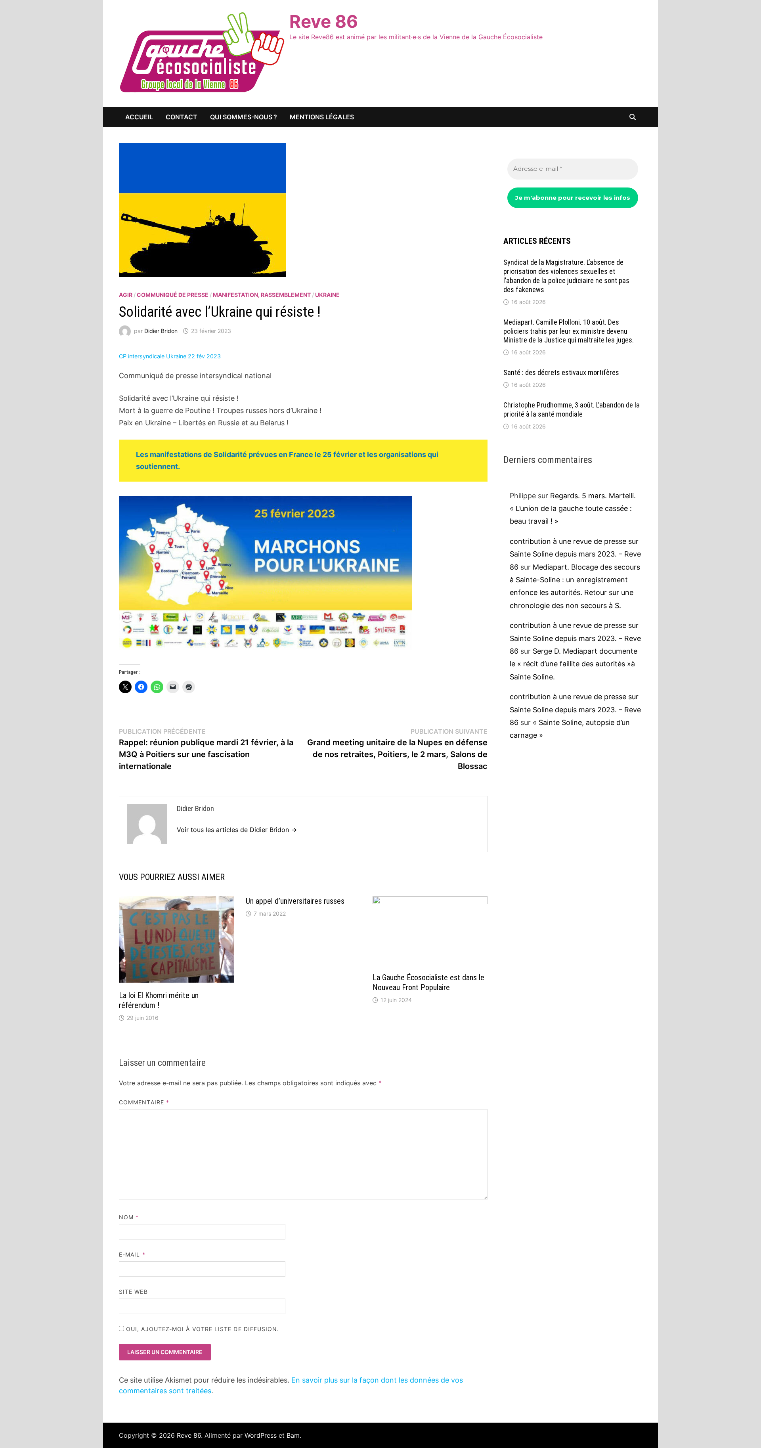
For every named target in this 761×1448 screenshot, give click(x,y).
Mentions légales (322, 117)
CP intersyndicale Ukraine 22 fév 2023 (170, 356)
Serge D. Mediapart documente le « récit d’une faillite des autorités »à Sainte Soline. (573, 664)
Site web (133, 1291)
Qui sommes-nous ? (243, 117)
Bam (293, 1435)
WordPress (261, 1435)
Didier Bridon (161, 330)
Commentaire (144, 1102)
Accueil (139, 117)
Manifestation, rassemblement (262, 294)
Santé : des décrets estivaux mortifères (561, 372)
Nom (129, 1217)
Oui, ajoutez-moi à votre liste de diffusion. (201, 1329)
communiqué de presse (172, 294)
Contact (181, 117)
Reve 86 (323, 21)
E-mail (132, 1254)
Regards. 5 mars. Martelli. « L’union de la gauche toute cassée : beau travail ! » (573, 509)
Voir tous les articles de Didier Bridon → (237, 830)
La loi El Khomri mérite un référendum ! (159, 1000)
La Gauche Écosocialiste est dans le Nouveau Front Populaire (428, 982)
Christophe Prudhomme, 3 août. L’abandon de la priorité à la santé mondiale (571, 409)
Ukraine (327, 294)
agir (125, 294)
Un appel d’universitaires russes (295, 901)
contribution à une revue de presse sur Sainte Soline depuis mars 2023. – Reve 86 (575, 554)
